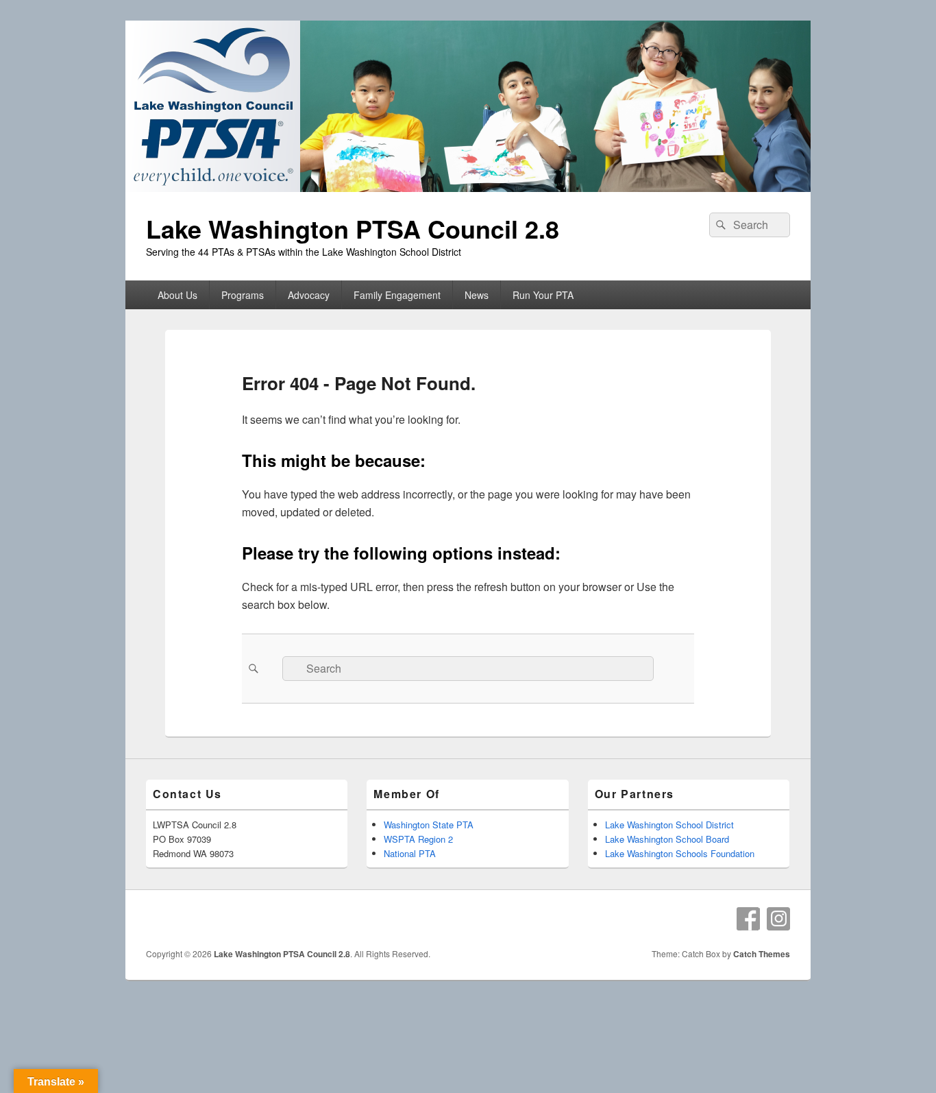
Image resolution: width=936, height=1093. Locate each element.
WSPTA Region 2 (418, 838)
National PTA (410, 853)
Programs (242, 295)
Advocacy (309, 295)
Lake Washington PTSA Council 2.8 (352, 228)
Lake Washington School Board (667, 838)
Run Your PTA (543, 295)
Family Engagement (397, 295)
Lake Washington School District (669, 824)
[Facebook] (748, 918)
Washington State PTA (428, 824)
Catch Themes (761, 954)
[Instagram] (778, 918)
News (477, 295)
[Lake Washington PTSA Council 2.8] (468, 187)
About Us (177, 295)
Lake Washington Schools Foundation (679, 853)
